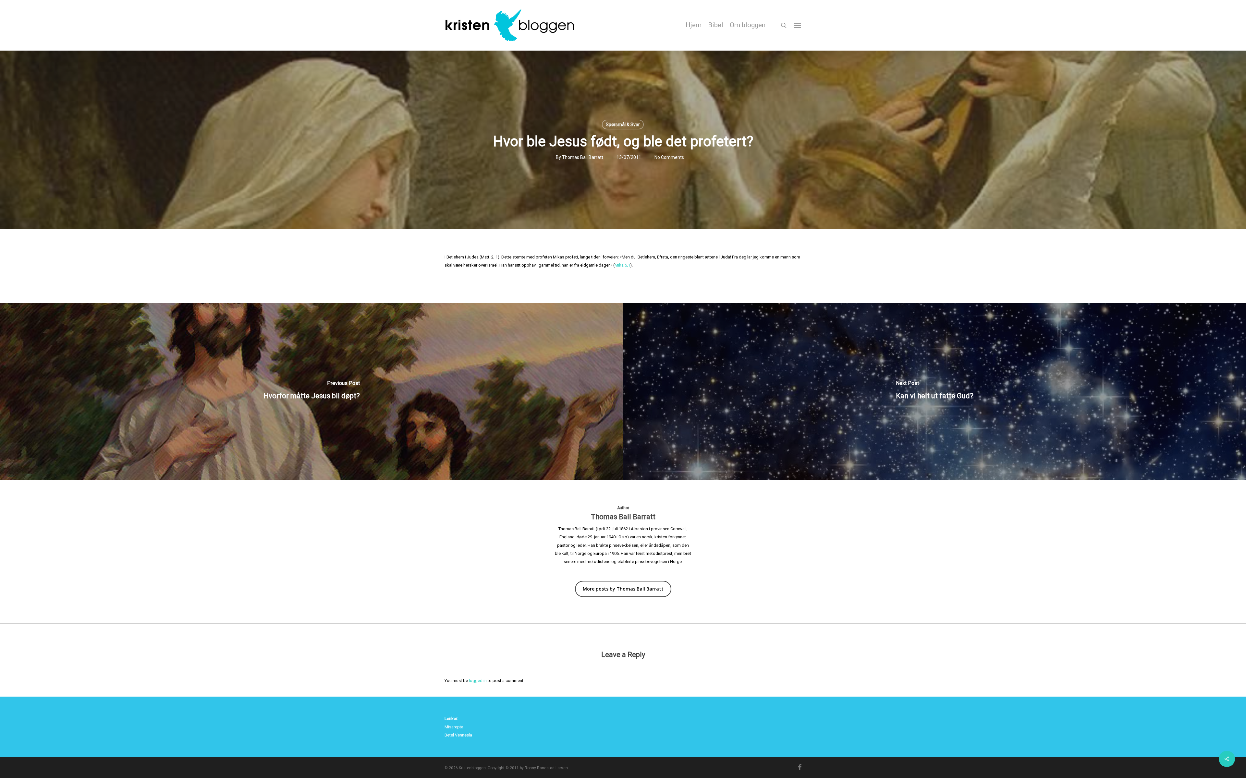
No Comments (669, 157)
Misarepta (454, 726)
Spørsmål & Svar (623, 124)
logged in (478, 680)
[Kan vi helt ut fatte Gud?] (934, 391)
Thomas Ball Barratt (582, 157)
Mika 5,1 (622, 265)
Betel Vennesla (458, 735)
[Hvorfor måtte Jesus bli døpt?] (311, 391)
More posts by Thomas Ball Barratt (623, 589)
